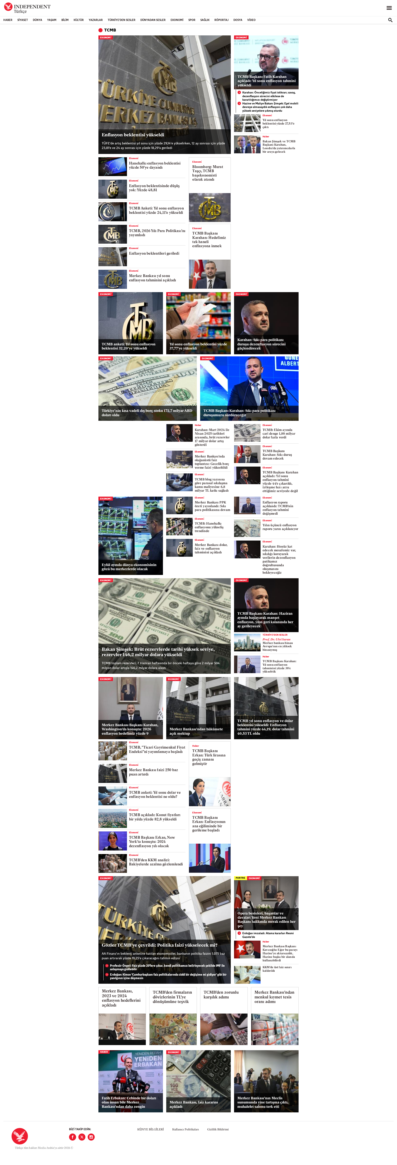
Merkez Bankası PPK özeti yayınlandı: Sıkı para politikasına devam (212, 506)
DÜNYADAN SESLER (153, 20)
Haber (7, 20)
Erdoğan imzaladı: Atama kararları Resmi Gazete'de (268, 935)
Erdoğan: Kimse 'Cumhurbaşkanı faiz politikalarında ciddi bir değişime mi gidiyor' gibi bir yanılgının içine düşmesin (168, 976)
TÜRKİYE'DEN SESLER (121, 20)
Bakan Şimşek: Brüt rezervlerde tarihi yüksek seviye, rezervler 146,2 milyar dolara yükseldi (158, 652)
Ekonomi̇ (105, 38)
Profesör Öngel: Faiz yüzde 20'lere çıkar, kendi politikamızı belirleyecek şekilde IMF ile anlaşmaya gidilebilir (167, 967)
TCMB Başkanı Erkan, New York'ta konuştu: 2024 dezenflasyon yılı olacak (152, 842)
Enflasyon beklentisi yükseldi (133, 135)
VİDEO (251, 20)
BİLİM (65, 20)
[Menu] (389, 8)
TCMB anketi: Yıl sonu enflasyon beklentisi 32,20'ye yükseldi (128, 346)
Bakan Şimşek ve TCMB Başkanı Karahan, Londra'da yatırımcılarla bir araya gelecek (279, 147)
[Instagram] (91, 1137)
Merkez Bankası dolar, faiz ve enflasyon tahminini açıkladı (211, 549)
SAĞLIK (204, 20)
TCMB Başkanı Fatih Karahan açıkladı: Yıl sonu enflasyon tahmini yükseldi (267, 81)
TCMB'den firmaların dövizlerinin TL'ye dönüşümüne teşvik (172, 997)
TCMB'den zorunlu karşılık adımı (221, 995)
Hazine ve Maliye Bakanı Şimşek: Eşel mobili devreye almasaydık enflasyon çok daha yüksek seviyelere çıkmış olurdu (270, 107)
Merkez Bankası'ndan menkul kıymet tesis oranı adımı (274, 997)
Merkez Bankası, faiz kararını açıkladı (194, 1104)
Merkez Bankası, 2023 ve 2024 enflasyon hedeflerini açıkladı (121, 999)
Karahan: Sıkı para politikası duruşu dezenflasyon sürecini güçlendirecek (261, 344)
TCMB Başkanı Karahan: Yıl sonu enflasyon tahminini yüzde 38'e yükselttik (280, 666)
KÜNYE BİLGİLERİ (150, 1129)
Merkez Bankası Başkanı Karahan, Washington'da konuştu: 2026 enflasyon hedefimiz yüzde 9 (130, 729)
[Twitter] (81, 1137)
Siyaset (22, 20)
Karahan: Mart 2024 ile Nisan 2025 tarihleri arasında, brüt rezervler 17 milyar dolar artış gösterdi (212, 438)
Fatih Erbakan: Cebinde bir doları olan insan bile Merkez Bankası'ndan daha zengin (129, 1103)
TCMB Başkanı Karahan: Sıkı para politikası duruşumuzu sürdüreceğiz (239, 413)
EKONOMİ (177, 20)
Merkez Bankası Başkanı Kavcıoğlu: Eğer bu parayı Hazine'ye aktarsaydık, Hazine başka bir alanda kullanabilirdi (280, 953)
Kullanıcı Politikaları (185, 1129)
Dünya (37, 20)
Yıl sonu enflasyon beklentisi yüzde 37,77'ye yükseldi (198, 346)
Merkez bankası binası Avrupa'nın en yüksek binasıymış (278, 645)
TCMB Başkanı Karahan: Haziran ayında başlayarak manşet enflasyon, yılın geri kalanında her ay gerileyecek (265, 620)
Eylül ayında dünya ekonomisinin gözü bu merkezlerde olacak (129, 567)
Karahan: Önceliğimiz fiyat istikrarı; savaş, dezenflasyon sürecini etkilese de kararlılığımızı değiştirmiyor (269, 96)
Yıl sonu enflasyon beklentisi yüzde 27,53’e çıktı (278, 124)
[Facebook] (72, 1137)
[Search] (390, 20)
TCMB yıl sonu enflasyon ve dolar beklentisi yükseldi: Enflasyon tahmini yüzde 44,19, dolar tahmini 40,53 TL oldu (265, 727)
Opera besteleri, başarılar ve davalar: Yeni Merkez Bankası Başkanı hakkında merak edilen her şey (266, 920)
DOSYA (237, 20)
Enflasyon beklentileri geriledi (154, 253)
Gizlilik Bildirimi (218, 1129)
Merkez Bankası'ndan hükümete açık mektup (196, 731)
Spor (191, 20)
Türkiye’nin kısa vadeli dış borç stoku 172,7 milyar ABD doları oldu (147, 413)
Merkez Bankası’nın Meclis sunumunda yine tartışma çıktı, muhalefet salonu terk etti (262, 1103)
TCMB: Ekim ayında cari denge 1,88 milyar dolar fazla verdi (279, 434)
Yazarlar (96, 20)
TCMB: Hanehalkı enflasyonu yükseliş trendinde (209, 527)
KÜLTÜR (79, 20)
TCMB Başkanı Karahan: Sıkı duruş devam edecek (277, 455)
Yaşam (51, 20)
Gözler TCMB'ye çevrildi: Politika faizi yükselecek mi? (160, 945)
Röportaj (221, 20)
